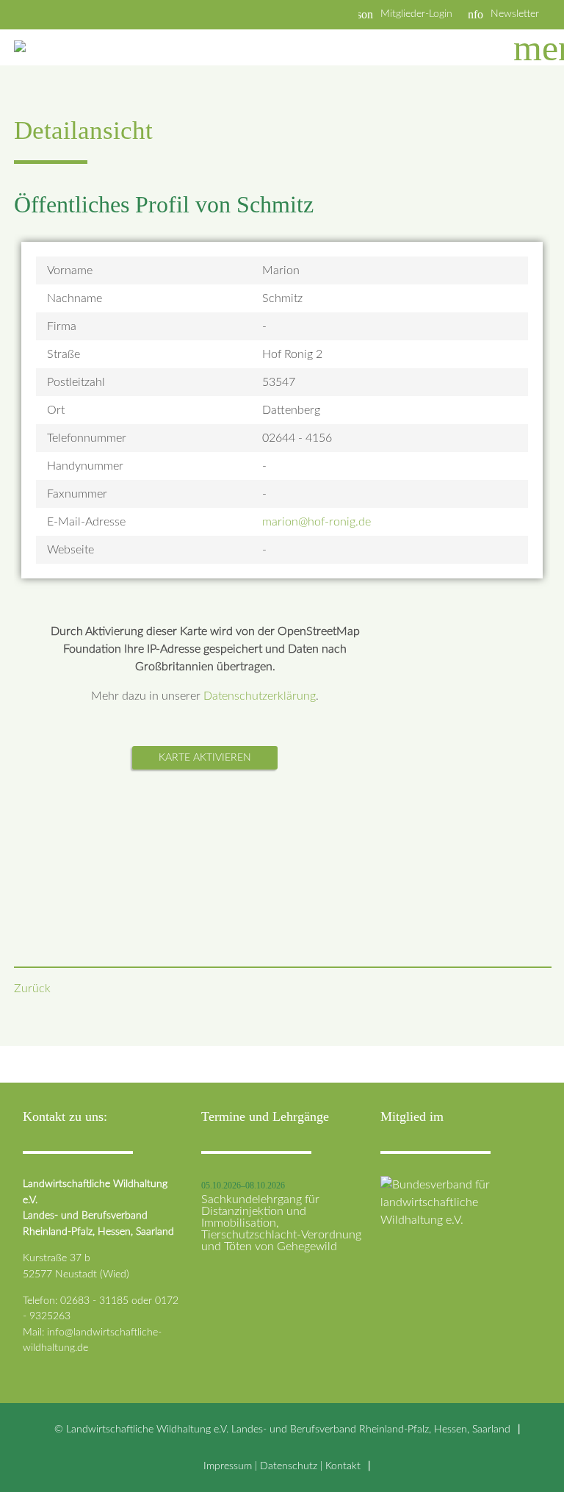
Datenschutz (288, 1465)
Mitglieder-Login (416, 14)
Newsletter (515, 14)
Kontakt (343, 1465)
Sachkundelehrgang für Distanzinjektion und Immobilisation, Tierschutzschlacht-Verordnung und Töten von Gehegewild (281, 1223)
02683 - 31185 (94, 1300)
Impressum (227, 1465)
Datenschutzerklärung (259, 696)
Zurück (32, 988)
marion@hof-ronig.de (316, 522)
